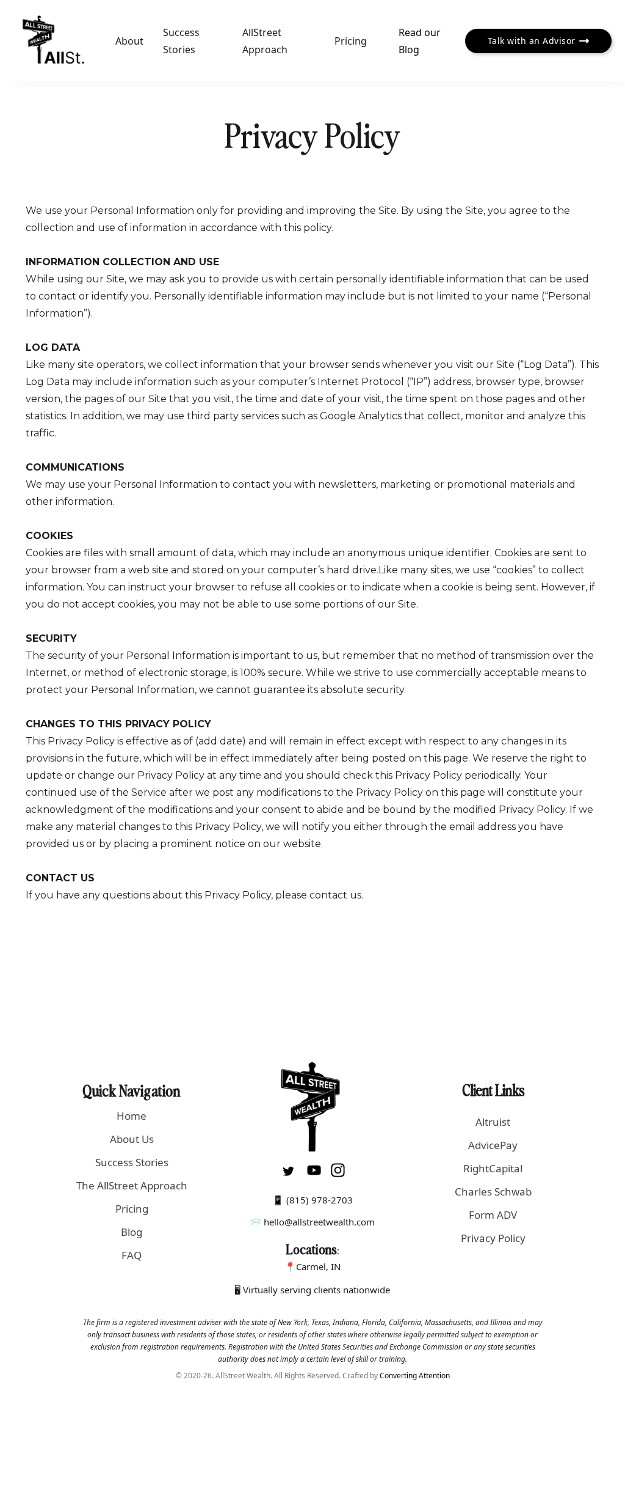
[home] (52, 40)
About (129, 41)
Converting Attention (415, 1375)
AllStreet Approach (264, 41)
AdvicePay (493, 1145)
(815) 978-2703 (319, 1200)
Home (131, 1116)
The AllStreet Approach (131, 1185)
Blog (131, 1232)
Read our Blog (420, 41)
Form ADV (493, 1215)
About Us (132, 1139)
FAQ (131, 1255)
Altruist (492, 1122)
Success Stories (181, 41)
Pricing (350, 41)
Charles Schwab (493, 1192)
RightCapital (492, 1168)
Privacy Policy (493, 1238)
